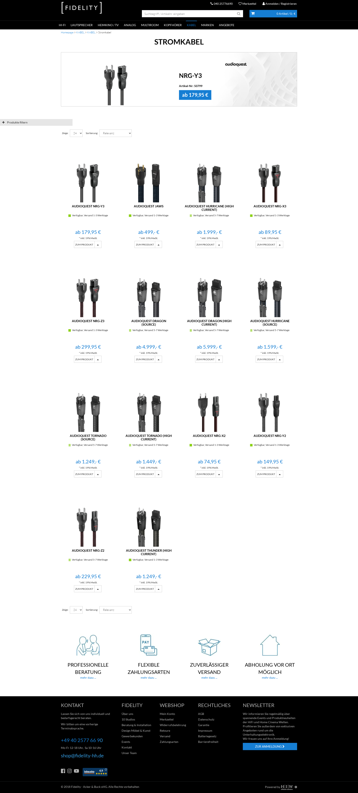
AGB (201, 714)
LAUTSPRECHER (82, 25)
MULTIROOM (150, 25)
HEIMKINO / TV (108, 25)
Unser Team (129, 753)
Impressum (205, 730)
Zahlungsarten (169, 741)
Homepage (67, 32)
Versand (165, 736)
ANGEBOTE (226, 25)
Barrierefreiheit (208, 741)
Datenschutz (206, 719)
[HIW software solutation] (287, 787)
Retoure (165, 730)
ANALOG (130, 25)
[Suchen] (239, 13)
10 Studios (128, 719)
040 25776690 (223, 3)
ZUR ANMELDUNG (268, 746)
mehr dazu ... (88, 670)
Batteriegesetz (207, 736)
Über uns (127, 714)
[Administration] (296, 787)
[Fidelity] (81, 8)
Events (126, 741)
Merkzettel (249, 3)
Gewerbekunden (132, 736)
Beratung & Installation (136, 725)
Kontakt (127, 747)
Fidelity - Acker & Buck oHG (89, 786)
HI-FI (62, 25)
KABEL (191, 25)
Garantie (203, 725)
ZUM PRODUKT (84, 244)
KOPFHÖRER (173, 25)
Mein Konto (167, 714)
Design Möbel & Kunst (136, 730)
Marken (207, 25)
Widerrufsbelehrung (173, 725)
